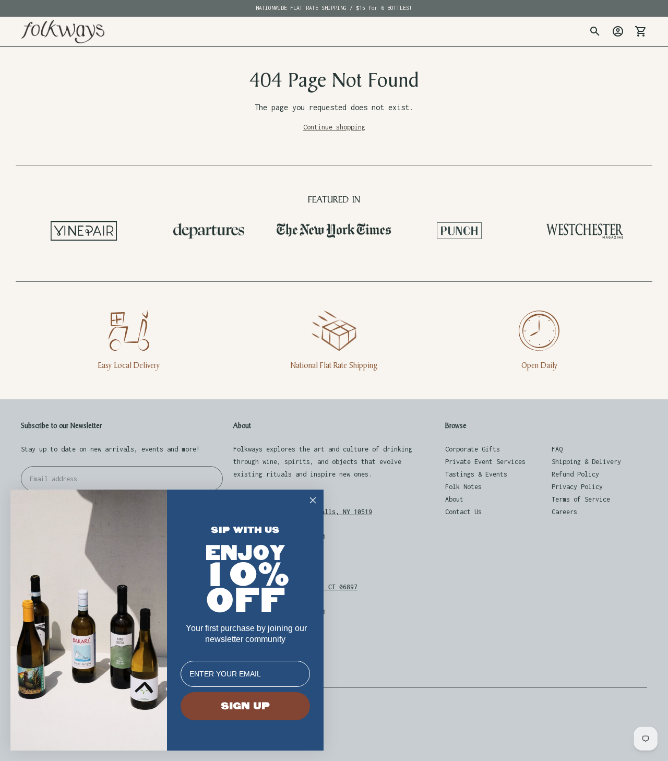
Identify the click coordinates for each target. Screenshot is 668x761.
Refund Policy (575, 474)
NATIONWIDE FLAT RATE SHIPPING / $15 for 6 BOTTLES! (334, 8)
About (454, 499)
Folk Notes (463, 487)
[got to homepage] (62, 31)
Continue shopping (334, 127)
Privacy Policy (577, 487)
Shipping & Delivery (586, 462)
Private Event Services (485, 462)
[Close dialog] (312, 500)
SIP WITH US (245, 530)
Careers (564, 512)
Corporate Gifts (472, 449)
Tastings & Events (476, 474)
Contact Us (463, 512)
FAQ (557, 449)
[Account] (617, 31)
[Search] (594, 31)
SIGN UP (245, 706)
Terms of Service (581, 499)
